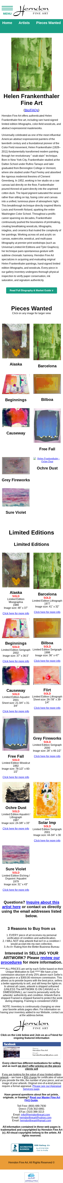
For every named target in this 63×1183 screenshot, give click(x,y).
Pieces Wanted (48, 23)
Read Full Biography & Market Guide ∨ (31, 290)
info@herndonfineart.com (35, 1114)
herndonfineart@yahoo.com (35, 1117)
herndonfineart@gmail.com (35, 1120)
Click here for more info (16, 613)
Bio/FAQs (31, 110)
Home (7, 23)
